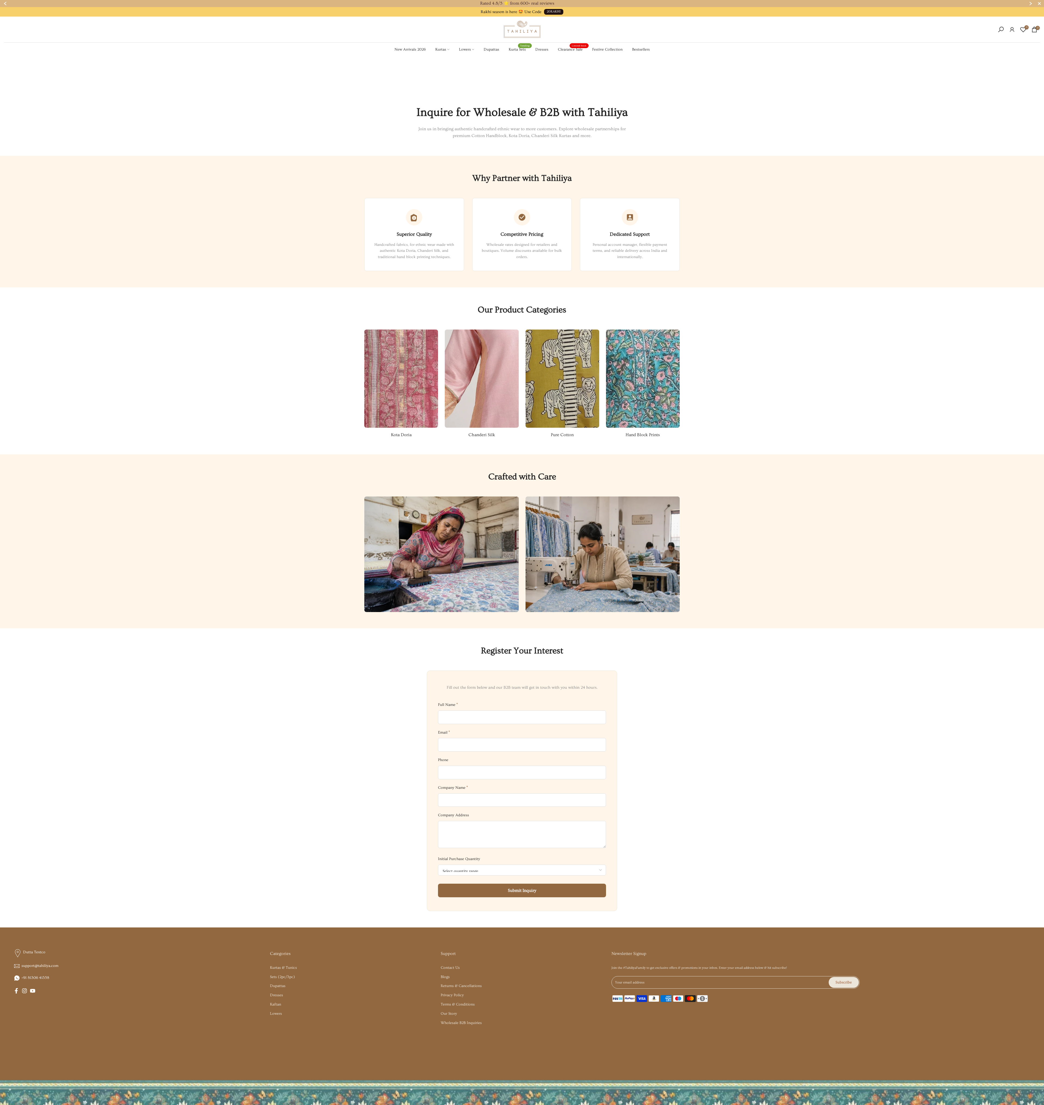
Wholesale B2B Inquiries (461, 1023)
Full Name (448, 704)
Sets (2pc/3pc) (282, 977)
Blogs (445, 977)
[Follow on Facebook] (16, 991)
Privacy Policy (452, 995)
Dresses (541, 49)
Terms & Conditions (458, 1004)
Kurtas (440, 49)
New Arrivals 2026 (410, 49)
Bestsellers (641, 49)
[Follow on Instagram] (24, 991)
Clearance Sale (572, 49)
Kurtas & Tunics (283, 968)
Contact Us (450, 968)
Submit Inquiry (522, 890)
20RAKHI (554, 11)
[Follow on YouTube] (32, 991)
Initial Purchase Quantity (459, 859)
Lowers (465, 49)
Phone (443, 760)
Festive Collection (607, 49)
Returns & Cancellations (461, 986)
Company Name (453, 787)
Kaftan (275, 1004)
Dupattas (491, 49)
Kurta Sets (519, 49)
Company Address (453, 815)
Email (444, 732)
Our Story (449, 1013)
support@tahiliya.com (39, 966)
